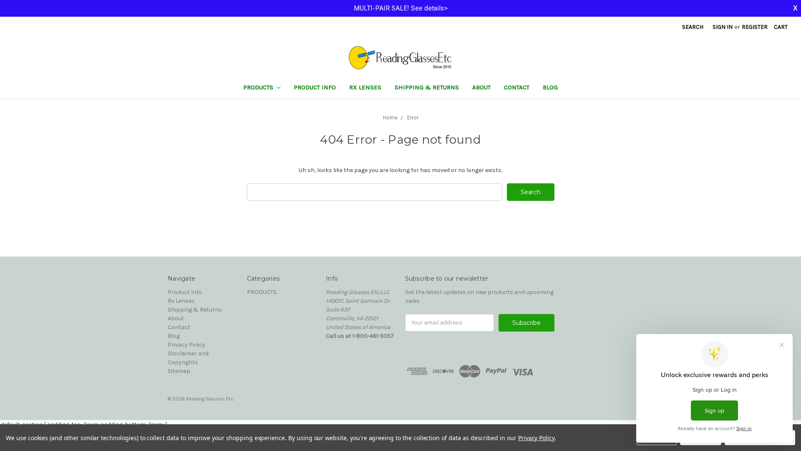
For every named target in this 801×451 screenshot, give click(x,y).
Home (390, 117)
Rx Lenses (365, 87)
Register (755, 26)
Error (412, 117)
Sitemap (179, 371)
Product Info (315, 87)
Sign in (723, 26)
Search (692, 26)
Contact (516, 87)
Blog (550, 87)
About (481, 87)
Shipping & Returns (427, 87)
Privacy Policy (186, 344)
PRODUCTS (259, 87)
